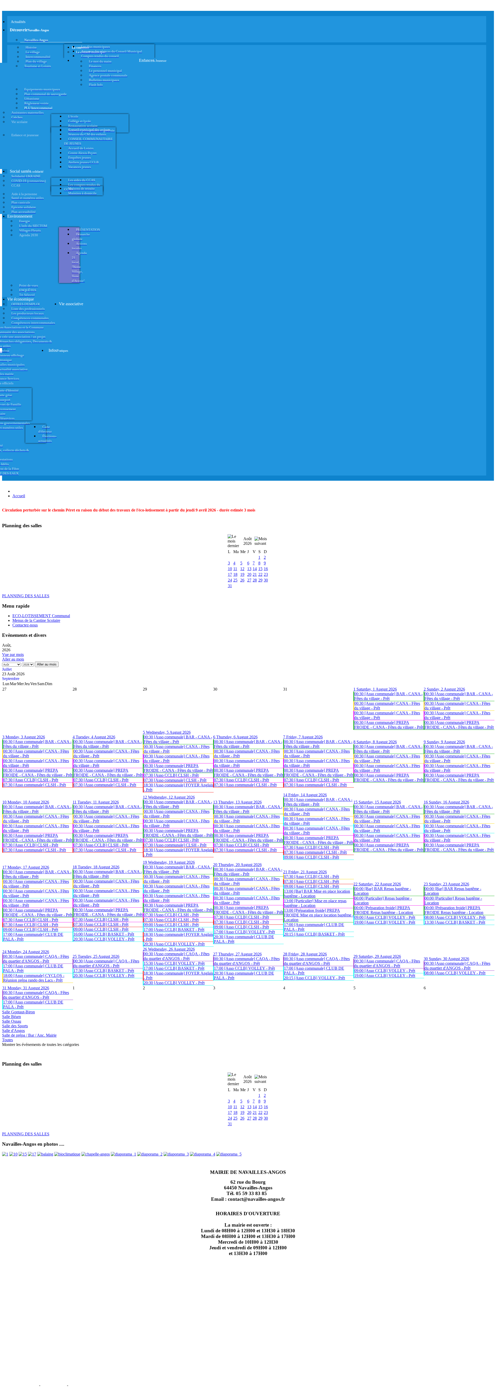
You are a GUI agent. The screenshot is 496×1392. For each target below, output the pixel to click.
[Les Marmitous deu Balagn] (5, 1154)
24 (230, 580)
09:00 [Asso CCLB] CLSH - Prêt (311, 857)
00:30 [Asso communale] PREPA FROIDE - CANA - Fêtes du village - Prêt (388, 724)
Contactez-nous (25, 625)
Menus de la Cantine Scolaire (36, 620)
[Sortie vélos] (229, 1154)
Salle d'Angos (13, 1030)
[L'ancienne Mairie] (23, 1154)
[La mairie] (202, 1154)
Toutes (7, 1040)
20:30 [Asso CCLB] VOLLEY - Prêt (103, 939)
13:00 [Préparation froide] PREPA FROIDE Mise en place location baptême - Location (319, 915)
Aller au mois (13, 659)
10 (230, 569)
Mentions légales (20, 1385)
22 (260, 574)
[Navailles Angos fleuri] (149, 1154)
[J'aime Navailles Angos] (176, 1154)
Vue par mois (13, 654)
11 (235, 569)
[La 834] (32, 1154)
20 (249, 574)
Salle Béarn (11, 1016)
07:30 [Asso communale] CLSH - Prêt (34, 785)
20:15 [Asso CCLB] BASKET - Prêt (314, 934)
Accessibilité (83, 1385)
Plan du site (53, 1385)
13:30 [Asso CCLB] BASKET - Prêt (454, 922)
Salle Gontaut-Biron (18, 1012)
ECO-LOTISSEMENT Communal (41, 616)
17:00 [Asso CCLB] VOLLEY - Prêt (244, 932)
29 (260, 580)
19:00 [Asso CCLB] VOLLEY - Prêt (384, 922)
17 (230, 574)
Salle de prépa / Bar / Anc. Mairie (29, 1035)
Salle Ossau (11, 1021)
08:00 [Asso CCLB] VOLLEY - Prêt (454, 917)
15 (260, 569)
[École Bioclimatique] (67, 1154)
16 (266, 569)
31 (230, 586)
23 (266, 574)
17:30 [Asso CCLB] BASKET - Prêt (103, 970)
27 (249, 580)
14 (255, 569)
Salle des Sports (15, 1026)
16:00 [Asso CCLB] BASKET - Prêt (103, 934)
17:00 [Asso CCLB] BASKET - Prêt (174, 929)
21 (255, 574)
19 (242, 574)
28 (255, 580)
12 (242, 569)
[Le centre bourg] (13, 1154)
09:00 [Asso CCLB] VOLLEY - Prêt (384, 917)
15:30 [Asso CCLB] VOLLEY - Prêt (174, 963)
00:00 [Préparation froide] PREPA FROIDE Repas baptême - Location (383, 910)
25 (235, 580)
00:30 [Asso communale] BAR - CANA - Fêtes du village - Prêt (388, 696)
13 (249, 569)
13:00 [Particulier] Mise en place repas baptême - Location (315, 903)
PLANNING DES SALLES (25, 596)
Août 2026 (247, 541)
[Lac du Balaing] (45, 1154)
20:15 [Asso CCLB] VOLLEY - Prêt (314, 978)
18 (235, 574)
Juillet (7, 669)
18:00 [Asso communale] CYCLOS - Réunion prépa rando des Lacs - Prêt (33, 977)
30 (266, 580)
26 (242, 580)
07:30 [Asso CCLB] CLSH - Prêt (30, 780)
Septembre (10, 678)
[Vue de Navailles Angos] (123, 1154)
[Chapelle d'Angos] (95, 1154)
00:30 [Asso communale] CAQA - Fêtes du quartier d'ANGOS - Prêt (36, 958)
